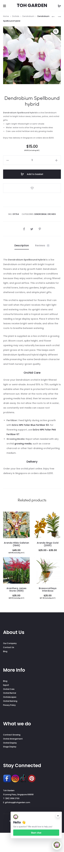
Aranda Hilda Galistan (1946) (16, 544)
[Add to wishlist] (32, 188)
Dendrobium (28, 16)
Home (6, 16)
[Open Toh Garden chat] (57, 845)
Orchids (15, 16)
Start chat (36, 832)
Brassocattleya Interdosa (47, 589)
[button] (56, 31)
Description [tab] (21, 245)
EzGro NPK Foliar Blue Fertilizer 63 (30, 425)
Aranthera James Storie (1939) (16, 589)
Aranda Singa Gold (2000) (47, 544)
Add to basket (34, 174)
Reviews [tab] (42, 245)
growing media (23, 443)
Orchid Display (10, 742)
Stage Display (9, 746)
